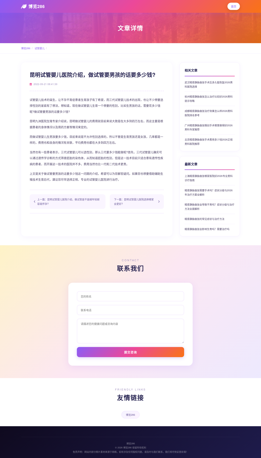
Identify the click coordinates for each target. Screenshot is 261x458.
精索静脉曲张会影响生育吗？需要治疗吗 (207, 229)
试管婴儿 (39, 48)
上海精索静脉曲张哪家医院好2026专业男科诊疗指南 (209, 178)
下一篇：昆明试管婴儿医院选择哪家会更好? (134, 201)
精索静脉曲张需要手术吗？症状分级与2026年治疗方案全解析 (209, 192)
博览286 (36, 6)
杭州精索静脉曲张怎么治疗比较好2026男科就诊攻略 (209, 98)
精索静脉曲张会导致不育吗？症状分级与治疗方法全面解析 (209, 206)
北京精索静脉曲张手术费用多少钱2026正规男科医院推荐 (209, 141)
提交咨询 (130, 352)
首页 (233, 6)
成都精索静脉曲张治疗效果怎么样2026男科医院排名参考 (209, 113)
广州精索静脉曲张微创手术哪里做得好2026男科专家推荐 (209, 127)
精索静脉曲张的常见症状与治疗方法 (204, 219)
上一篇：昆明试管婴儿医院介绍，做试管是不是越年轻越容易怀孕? (68, 201)
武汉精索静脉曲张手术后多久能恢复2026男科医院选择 (209, 84)
